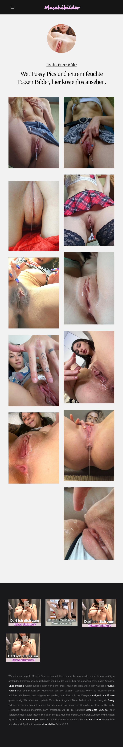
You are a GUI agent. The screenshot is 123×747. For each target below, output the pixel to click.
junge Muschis (16, 685)
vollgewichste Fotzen (103, 695)
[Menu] (12, 7)
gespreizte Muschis (97, 709)
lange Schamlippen (29, 719)
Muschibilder (48, 724)
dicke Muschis (94, 719)
